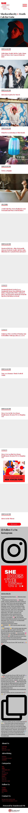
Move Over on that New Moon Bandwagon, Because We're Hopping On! (13, 455)
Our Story (4, 746)
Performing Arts (6, 769)
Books (3, 771)
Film (3, 766)
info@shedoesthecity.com (8, 799)
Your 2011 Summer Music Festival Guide (12, 374)
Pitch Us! (4, 748)
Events (3, 776)
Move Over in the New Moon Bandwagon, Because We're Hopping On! (13, 414)
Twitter (4, 787)
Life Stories (4, 204)
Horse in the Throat (7, 518)
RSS (3, 792)
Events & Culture (6, 49)
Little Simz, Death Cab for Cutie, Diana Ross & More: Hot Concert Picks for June (13, 55)
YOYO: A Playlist (6, 171)
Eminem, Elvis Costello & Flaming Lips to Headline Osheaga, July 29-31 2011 (13, 334)
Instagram (4, 791)
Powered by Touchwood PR (14, 805)
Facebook (4, 789)
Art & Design (5, 773)
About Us (4, 778)
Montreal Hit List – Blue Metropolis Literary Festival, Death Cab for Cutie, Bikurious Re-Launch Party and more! (13, 250)
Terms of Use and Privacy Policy (9, 801)
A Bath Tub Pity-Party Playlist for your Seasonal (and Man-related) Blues (13, 209)
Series (3, 768)
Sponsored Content (7, 758)
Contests (4, 760)
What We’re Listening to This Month (13, 133)
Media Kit (4, 756)
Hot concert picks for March (10, 95)
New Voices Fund (6, 750)
